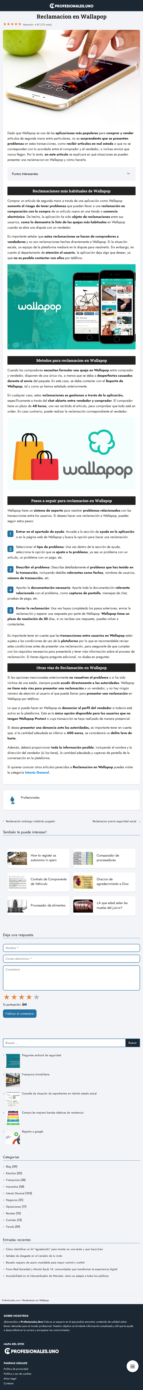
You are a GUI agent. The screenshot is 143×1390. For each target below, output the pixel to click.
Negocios (12, 1200)
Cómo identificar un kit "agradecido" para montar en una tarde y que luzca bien (54, 1249)
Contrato (11, 1220)
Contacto (9, 1383)
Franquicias (13, 1180)
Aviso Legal (10, 1378)
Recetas (10, 1213)
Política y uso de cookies (17, 1374)
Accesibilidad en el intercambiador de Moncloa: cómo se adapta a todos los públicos (57, 1276)
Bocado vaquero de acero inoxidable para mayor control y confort (45, 1262)
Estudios (11, 1173)
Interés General (15, 1193)
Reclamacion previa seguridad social (115, 821)
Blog (8, 1167)
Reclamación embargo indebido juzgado (31, 821)
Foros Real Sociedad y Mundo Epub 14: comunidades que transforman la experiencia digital (61, 1269)
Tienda (10, 1227)
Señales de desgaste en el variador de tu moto (34, 1256)
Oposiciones (13, 1207)
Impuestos (12, 1187)
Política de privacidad (16, 1369)
